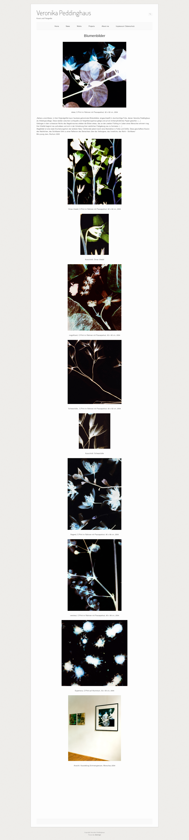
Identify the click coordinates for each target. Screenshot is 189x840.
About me (105, 26)
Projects (92, 26)
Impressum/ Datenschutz (125, 26)
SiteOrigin (98, 835)
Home (57, 26)
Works (79, 26)
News (68, 26)
